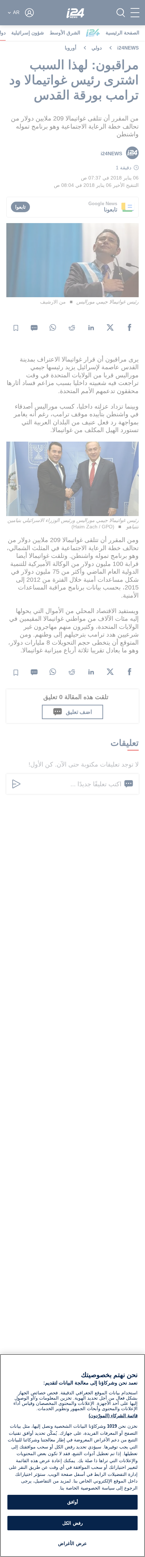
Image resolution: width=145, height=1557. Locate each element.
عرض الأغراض (72, 1543)
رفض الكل (72, 1523)
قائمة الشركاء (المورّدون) (113, 1415)
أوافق (72, 1502)
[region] (72, 1455)
